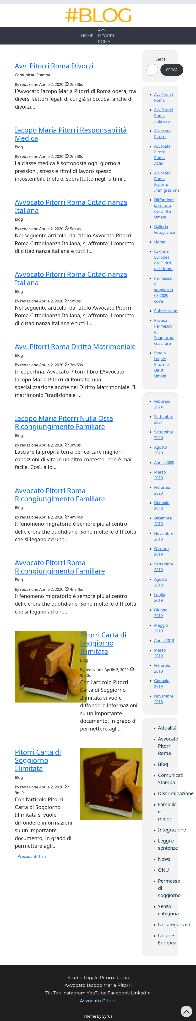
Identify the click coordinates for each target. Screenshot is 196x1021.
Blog (163, 764)
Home (87, 35)
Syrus (107, 1016)
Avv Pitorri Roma (106, 36)
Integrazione (172, 829)
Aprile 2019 (164, 640)
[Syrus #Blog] (98, 15)
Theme (90, 1016)
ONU (163, 870)
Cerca (160, 59)
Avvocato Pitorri (98, 1001)
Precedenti (27, 856)
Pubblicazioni (166, 310)
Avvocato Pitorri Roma (168, 746)
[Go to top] (186, 1011)
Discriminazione (176, 793)
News (164, 859)
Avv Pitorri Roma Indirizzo (163, 115)
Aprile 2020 (164, 462)
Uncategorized (174, 924)
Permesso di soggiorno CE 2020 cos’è (163, 290)
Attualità (167, 728)
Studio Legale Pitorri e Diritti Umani (161, 364)
